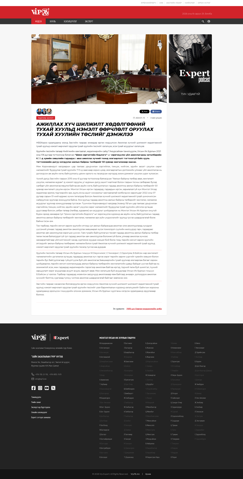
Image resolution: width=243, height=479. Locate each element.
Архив (148, 474)
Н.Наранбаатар (151, 448)
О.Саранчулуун (176, 407)
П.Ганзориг (128, 425)
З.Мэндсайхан (151, 439)
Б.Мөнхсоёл (150, 425)
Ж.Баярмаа (128, 357)
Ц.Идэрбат (150, 384)
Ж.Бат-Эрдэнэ (104, 407)
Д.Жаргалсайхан (152, 361)
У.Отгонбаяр (175, 366)
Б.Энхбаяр (198, 407)
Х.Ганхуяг (127, 439)
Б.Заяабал (149, 370)
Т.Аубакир (103, 384)
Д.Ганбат (127, 420)
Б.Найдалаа (150, 443)
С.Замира (149, 366)
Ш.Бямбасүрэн (129, 388)
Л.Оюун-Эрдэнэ (176, 375)
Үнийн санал (36, 402)
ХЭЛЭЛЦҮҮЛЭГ (70, 21)
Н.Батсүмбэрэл (104, 448)
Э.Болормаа (128, 375)
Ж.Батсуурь (103, 443)
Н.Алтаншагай (104, 357)
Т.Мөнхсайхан (151, 420)
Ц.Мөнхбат (150, 411)
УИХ (161, 3)
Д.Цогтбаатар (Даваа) (203, 370)
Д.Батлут (102, 434)
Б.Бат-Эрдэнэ (104, 411)
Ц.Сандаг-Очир (176, 402)
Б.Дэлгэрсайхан (151, 343)
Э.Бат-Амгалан (104, 402)
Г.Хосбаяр (198, 357)
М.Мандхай (150, 402)
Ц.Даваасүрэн (129, 448)
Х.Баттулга (103, 452)
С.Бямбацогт (128, 393)
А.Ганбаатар (128, 411)
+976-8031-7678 (55, 374)
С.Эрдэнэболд (200, 434)
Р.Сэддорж (175, 420)
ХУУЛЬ (53, 21)
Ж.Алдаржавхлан (106, 343)
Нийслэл (190, 3)
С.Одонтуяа (175, 361)
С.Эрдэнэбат (199, 429)
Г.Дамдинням (129, 452)
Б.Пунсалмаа (175, 379)
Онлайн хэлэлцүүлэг (39, 412)
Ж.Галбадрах (129, 398)
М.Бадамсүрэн (104, 398)
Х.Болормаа (128, 370)
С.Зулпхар (149, 379)
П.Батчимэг (128, 343)
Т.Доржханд (129, 457)
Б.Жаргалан (150, 357)
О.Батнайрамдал (105, 439)
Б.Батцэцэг (103, 457)
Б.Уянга (197, 343)
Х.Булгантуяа (129, 379)
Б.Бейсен (127, 366)
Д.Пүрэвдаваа (176, 384)
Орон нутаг (204, 3)
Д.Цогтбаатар (200, 366)
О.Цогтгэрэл (199, 375)
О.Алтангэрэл (104, 347)
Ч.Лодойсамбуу (151, 388)
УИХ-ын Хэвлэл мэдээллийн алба (144, 308)
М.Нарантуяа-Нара (152, 457)
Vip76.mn (135, 474)
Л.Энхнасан (199, 411)
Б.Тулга (173, 429)
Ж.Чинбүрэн (199, 384)
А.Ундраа (174, 448)
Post (145, 111)
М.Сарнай (174, 411)
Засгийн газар (174, 3)
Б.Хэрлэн (198, 361)
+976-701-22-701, (41, 374)
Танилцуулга (36, 397)
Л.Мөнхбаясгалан (152, 416)
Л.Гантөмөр (128, 434)
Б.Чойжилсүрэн (200, 388)
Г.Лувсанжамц (151, 393)
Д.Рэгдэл (174, 393)
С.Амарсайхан (104, 366)
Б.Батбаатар (104, 416)
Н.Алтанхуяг (104, 352)
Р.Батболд (103, 425)
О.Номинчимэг (176, 347)
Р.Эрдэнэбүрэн (200, 439)
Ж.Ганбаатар (129, 407)
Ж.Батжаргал (104, 429)
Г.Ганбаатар (128, 416)
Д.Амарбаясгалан (106, 361)
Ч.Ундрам (174, 452)
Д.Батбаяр (103, 420)
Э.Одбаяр (174, 357)
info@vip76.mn (40, 379)
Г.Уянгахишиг (199, 347)
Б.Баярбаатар (129, 352)
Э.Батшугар (128, 347)
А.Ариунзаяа (104, 379)
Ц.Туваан (174, 425)
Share (157, 111)
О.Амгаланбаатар (106, 370)
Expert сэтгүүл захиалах (40, 417)
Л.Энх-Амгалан (200, 398)
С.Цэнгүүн (198, 379)
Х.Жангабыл (150, 352)
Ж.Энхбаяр (199, 402)
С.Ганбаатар (128, 402)
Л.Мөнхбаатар (151, 407)
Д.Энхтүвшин (200, 420)
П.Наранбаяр (150, 452)
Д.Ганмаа (127, 429)
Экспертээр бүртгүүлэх (40, 407)
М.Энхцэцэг (199, 425)
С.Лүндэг (149, 398)
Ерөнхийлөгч (148, 3)
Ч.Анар (102, 375)
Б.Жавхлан (150, 347)
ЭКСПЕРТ (89, 21)
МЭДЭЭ (38, 21)
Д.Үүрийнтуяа (200, 352)
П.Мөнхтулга (150, 429)
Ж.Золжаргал (150, 375)
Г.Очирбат (174, 370)
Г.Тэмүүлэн (175, 443)
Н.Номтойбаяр (176, 352)
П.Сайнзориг (175, 398)
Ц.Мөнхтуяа (150, 434)
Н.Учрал (174, 457)
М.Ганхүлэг (128, 443)
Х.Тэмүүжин (175, 439)
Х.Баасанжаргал (105, 388)
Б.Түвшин (174, 434)
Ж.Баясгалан (128, 361)
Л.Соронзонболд (177, 416)
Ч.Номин (174, 343)
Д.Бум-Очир (128, 384)
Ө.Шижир (198, 393)
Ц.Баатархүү (104, 393)
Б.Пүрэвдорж (175, 388)
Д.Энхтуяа (199, 416)
